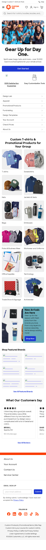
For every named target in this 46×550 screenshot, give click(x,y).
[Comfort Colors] (34, 371)
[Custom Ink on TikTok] (31, 514)
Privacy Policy (13, 531)
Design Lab (7, 96)
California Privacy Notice (29, 531)
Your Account (8, 120)
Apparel (6, 101)
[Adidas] (12, 383)
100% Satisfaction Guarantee (11, 84)
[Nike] (12, 358)
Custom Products (11, 525)
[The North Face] (34, 358)
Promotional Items (26, 525)
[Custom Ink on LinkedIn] (14, 514)
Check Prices (8, 125)
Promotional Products (12, 106)
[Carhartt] (12, 371)
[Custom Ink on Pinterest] (20, 514)
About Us (6, 129)
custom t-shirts (34, 528)
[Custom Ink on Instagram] (25, 514)
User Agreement (16, 534)
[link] (12, 7)
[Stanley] (34, 383)
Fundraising (8, 110)
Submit (38, 492)
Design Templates (10, 115)
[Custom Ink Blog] (37, 514)
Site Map (38, 525)
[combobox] (23, 13)
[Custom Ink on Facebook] (8, 514)
